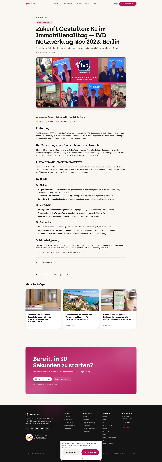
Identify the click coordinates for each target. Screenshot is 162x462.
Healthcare (86, 431)
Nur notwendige (71, 452)
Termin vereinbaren (126, 426)
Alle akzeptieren (90, 452)
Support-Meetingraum (109, 437)
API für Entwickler (69, 425)
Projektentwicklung (89, 422)
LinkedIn (46, 275)
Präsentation (55, 121)
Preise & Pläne (68, 422)
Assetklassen (67, 3)
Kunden (104, 419)
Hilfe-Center (106, 431)
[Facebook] (37, 428)
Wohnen (85, 416)
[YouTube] (42, 428)
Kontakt (79, 3)
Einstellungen (81, 458)
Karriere (104, 428)
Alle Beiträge (42, 17)
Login (116, 3)
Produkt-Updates (107, 425)
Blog (103, 422)
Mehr (94, 3)
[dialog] (81, 451)
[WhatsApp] (47, 428)
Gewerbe (86, 419)
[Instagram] (32, 428)
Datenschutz (106, 453)
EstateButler (67, 428)
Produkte (55, 3)
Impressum (115, 453)
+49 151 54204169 (127, 422)
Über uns (105, 416)
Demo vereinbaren (129, 3)
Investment (86, 425)
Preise (87, 3)
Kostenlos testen (61, 379)
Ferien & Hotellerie (89, 428)
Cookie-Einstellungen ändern (128, 453)
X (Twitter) (57, 275)
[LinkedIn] (27, 428)
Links (104, 440)
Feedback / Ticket (108, 443)
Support (104, 434)
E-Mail (68, 275)
